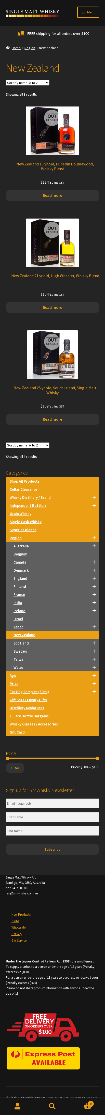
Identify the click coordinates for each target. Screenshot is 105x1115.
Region (29, 48)
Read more (52, 195)
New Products (21, 914)
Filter (15, 768)
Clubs (15, 921)
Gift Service (19, 940)
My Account (17, 1106)
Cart (81, 1102)
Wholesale (18, 927)
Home (16, 48)
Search (52, 1106)
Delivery (16, 934)
